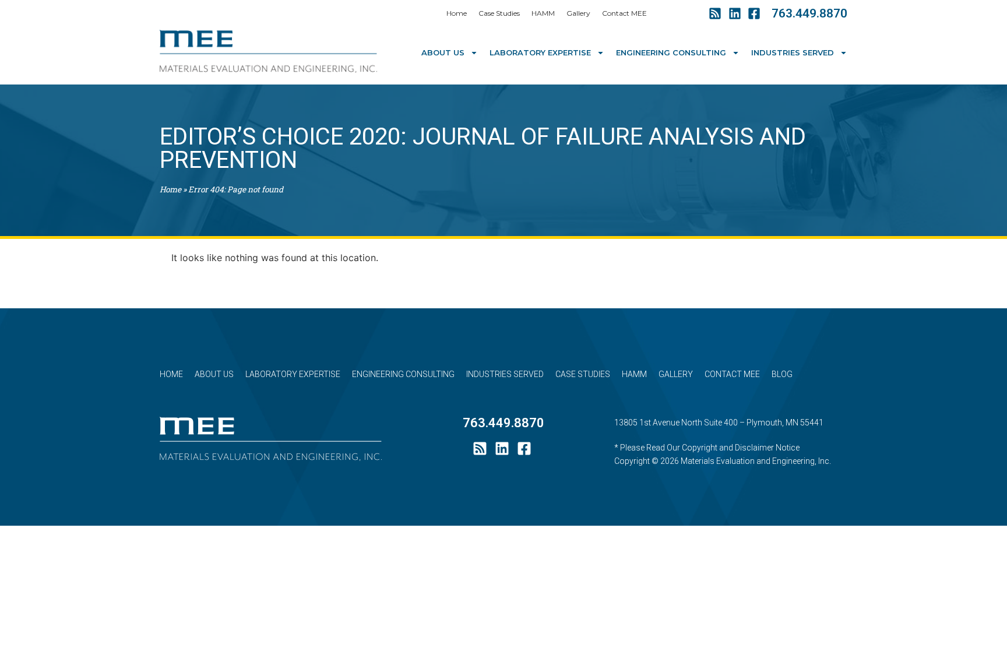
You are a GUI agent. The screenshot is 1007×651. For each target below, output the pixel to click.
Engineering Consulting (671, 52)
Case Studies (499, 13)
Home (456, 13)
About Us (442, 52)
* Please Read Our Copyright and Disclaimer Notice (707, 447)
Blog (782, 374)
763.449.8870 (809, 13)
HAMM (543, 13)
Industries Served (792, 52)
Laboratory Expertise (540, 52)
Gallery (578, 13)
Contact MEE (624, 13)
